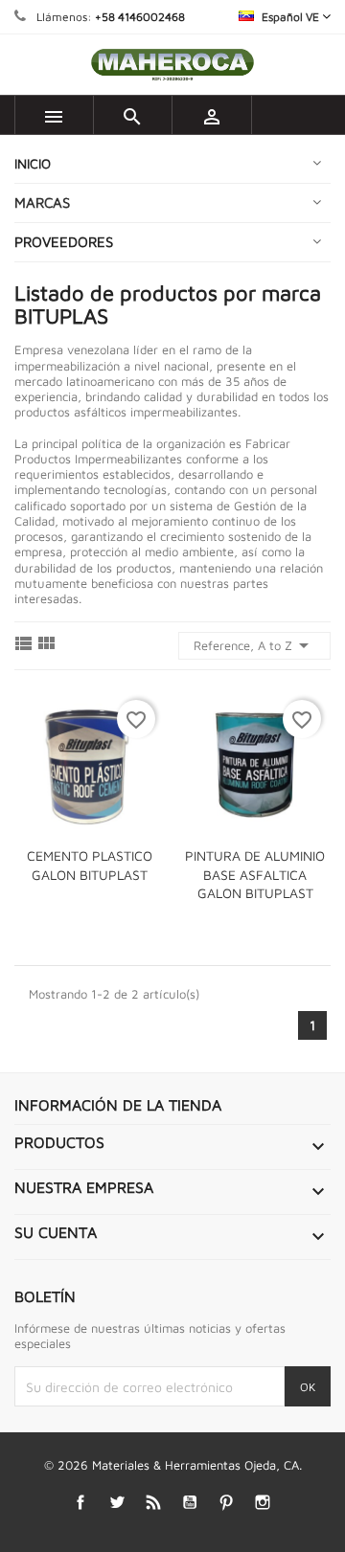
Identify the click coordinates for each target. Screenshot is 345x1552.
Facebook (81, 1503)
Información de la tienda (117, 1104)
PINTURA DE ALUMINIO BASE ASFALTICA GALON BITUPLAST (255, 874)
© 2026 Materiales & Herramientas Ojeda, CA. (173, 1465)
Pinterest (227, 1503)
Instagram (263, 1503)
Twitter (117, 1503)
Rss (154, 1503)
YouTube (190, 1503)
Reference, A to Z (254, 645)
